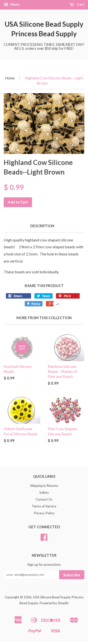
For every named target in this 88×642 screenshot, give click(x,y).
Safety (44, 492)
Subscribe (71, 575)
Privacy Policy (44, 513)
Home (10, 78)
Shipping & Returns (44, 486)
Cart (80, 4)
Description (42, 226)
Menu (14, 4)
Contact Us (44, 499)
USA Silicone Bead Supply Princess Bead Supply (44, 29)
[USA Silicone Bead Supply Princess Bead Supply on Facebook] (44, 539)
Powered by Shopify (54, 603)
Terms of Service (44, 506)
